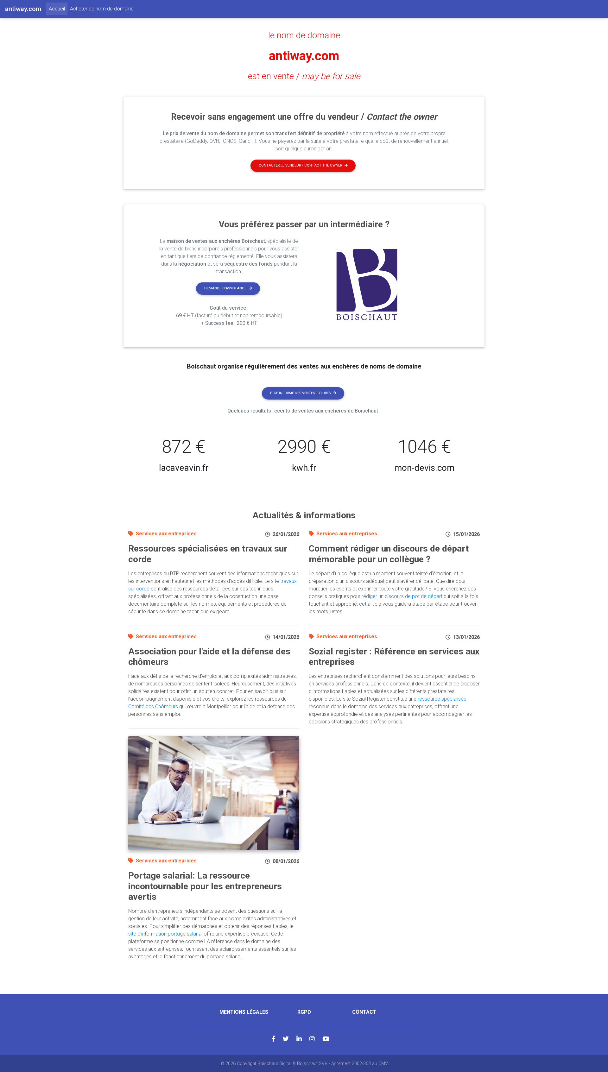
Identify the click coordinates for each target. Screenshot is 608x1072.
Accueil (58, 8)
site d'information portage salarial (165, 934)
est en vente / (304, 76)
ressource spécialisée (442, 699)
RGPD (304, 1012)
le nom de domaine (304, 35)
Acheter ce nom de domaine (102, 9)
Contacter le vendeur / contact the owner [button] (300, 165)
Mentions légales (243, 1012)
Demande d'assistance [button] (225, 288)
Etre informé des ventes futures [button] (300, 393)
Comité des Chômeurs (153, 706)
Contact (364, 1012)
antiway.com (304, 55)
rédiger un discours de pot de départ (402, 596)
